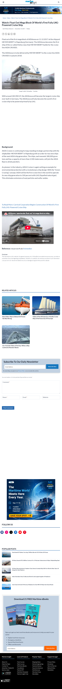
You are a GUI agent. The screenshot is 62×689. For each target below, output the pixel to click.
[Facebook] (2, 532)
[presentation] (16, 305)
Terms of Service (51, 666)
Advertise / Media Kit (8, 668)
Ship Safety (35, 674)
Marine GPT (20, 670)
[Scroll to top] (2, 682)
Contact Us (5, 666)
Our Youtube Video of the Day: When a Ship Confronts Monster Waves (15, 346)
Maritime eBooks (22, 666)
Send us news (5, 670)
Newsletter (50, 670)
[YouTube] (20, 532)
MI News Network (8, 28)
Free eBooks (20, 668)
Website (45, 397)
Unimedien (27, 249)
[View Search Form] (58, 2)
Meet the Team (6, 664)
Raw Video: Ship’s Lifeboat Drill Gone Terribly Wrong (13, 317)
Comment (6, 382)
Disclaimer (50, 664)
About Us (4, 662)
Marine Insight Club (22, 674)
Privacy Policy (21, 371)
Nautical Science (36, 666)
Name (5, 397)
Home (4, 18)
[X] (11, 532)
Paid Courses (20, 664)
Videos (8, 18)
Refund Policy (51, 668)
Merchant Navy (36, 672)
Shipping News (36, 662)
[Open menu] (3, 2)
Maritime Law (36, 670)
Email (25, 397)
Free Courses (20, 662)
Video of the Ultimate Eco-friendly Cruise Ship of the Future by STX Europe (45, 317)
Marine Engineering (37, 664)
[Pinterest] (24, 532)
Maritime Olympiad (22, 672)
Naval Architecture (37, 668)
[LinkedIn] (15, 532)
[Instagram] (6, 532)
